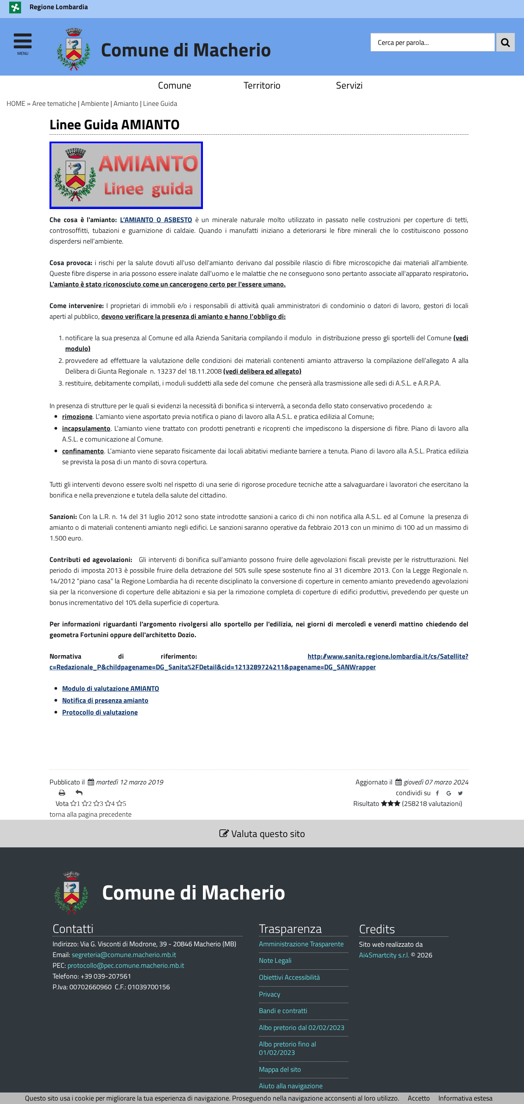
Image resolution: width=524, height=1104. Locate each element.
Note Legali (275, 960)
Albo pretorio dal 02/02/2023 (301, 1027)
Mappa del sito (280, 1069)
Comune (174, 84)
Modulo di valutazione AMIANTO (110, 688)
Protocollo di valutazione (100, 712)
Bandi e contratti (283, 1011)
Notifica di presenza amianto (105, 700)
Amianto (126, 103)
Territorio (262, 84)
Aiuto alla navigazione (291, 1086)
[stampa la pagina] (64, 793)
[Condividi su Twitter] (460, 793)
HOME (16, 103)
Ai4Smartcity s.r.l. (384, 955)
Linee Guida (160, 103)
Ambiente (95, 103)
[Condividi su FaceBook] (437, 793)
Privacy (269, 994)
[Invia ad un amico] (81, 793)
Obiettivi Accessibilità (289, 977)
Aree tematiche (54, 103)
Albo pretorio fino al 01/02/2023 (287, 1048)
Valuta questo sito (267, 833)
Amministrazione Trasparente (301, 944)
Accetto (419, 1098)
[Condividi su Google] (449, 793)
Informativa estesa (465, 1098)
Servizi (349, 84)
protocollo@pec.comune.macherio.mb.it (126, 965)
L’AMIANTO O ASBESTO (156, 219)
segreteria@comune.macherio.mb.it (124, 954)
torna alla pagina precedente (90, 814)
